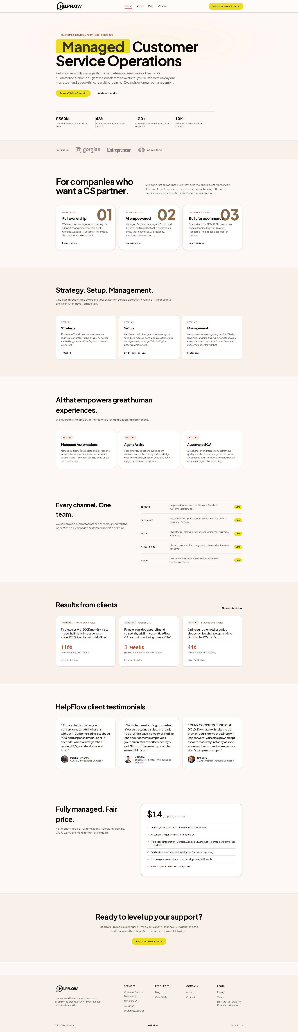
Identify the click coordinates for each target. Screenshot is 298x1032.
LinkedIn (235, 1025)
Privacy (221, 992)
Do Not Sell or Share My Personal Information (229, 1003)
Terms (220, 997)
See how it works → (108, 93)
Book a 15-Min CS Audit (226, 6)
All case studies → (232, 608)
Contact (163, 6)
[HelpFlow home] (69, 6)
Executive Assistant (134, 1010)
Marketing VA (130, 1000)
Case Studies (162, 997)
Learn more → (70, 242)
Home (128, 6)
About (139, 6)
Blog (150, 6)
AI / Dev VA (129, 1005)
